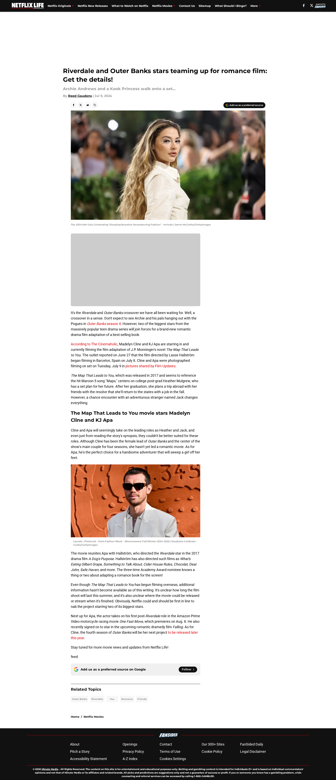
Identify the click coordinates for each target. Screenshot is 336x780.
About (74, 744)
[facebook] (304, 5)
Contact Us (187, 6)
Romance (127, 699)
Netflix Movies (162, 6)
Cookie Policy (212, 751)
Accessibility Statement (88, 759)
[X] (311, 5)
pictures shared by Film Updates (151, 366)
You (112, 699)
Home (75, 716)
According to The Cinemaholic (94, 344)
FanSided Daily (251, 744)
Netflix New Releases (93, 6)
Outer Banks (79, 699)
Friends (142, 699)
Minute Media (50, 769)
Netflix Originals (59, 6)
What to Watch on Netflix (130, 6)
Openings (130, 744)
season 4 (104, 324)
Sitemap (205, 6)
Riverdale (97, 699)
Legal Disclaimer (253, 751)
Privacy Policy (133, 751)
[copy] (94, 105)
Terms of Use (170, 751)
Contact (166, 744)
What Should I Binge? (231, 6)
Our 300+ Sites (213, 744)
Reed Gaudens (80, 96)
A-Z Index (130, 759)
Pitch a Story (80, 751)
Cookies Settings (173, 759)
